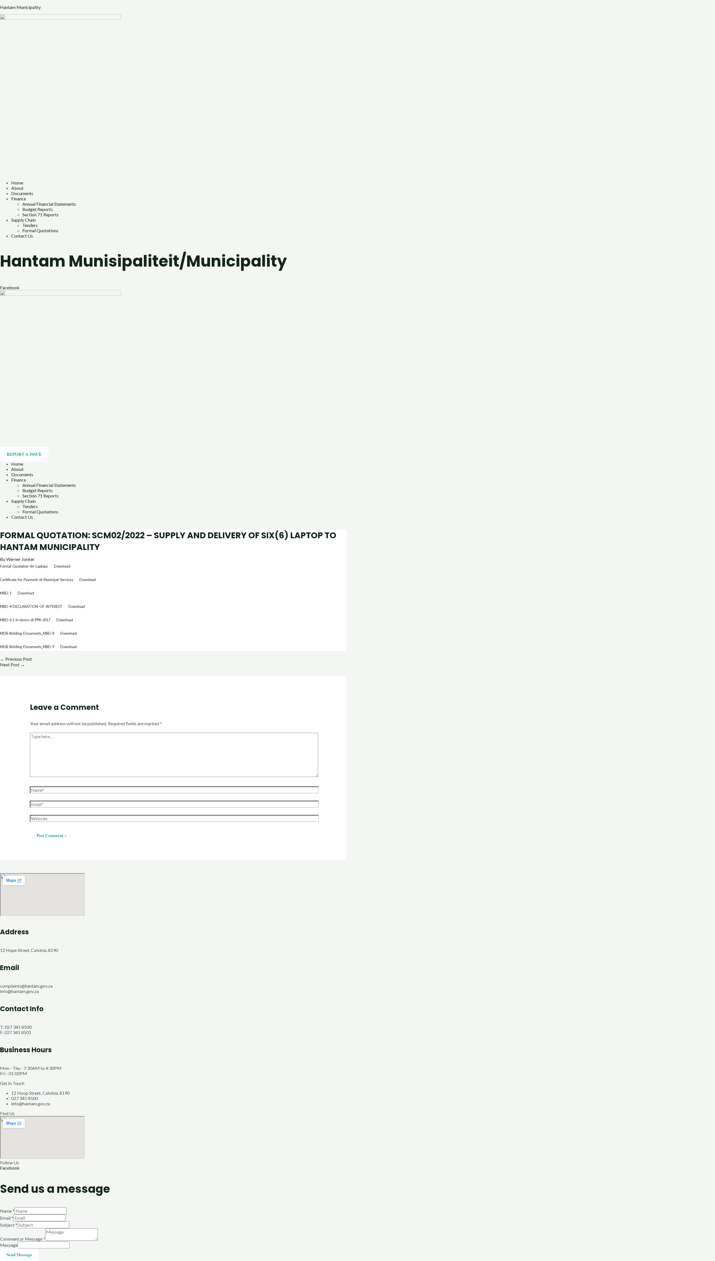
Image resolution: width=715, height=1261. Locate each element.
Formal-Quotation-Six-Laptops (24, 566)
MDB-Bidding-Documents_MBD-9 (27, 646)
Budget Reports (37, 209)
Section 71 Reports (40, 214)
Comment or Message (22, 1238)
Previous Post (16, 659)
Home (17, 182)
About (17, 188)
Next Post (12, 664)
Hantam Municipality (20, 7)
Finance (18, 198)
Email (6, 1217)
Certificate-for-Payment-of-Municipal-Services (36, 579)
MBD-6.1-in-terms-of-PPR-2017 (25, 620)
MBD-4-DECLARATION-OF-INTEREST (31, 606)
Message (9, 1245)
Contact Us (22, 235)
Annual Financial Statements (49, 204)
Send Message (19, 1254)
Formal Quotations (40, 230)
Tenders (30, 225)
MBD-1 (5, 593)
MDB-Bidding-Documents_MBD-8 (27, 633)
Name (7, 1210)
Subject (8, 1224)
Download (62, 566)
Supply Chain (23, 219)
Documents (22, 193)
